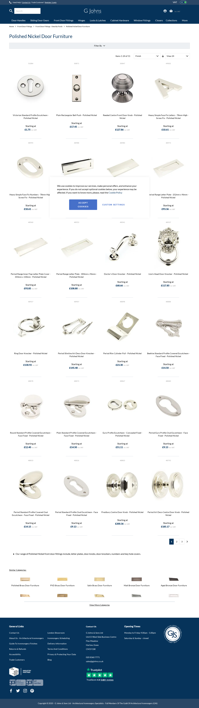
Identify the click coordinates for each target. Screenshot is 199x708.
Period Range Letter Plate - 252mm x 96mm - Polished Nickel (168, 196)
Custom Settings (113, 205)
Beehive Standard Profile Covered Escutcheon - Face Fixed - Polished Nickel (168, 354)
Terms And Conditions (57, 649)
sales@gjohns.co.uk (94, 661)
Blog (49, 659)
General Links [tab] (16, 626)
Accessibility (15, 654)
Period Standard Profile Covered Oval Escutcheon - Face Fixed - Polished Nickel (30, 513)
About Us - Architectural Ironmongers (26, 638)
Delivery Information (57, 643)
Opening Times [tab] (132, 626)
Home (11, 26)
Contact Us (26, 2)
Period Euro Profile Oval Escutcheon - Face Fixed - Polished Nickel (168, 434)
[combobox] (27, 11)
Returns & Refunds (17, 649)
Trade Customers (17, 659)
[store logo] (92, 11)
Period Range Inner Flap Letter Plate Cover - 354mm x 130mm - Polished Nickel (31, 275)
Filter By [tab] (98, 45)
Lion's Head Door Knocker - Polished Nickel (168, 274)
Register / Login (51, 2)
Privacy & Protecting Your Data (61, 654)
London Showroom (56, 633)
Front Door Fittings (24, 26)
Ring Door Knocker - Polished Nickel (30, 353)
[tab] (165, 11)
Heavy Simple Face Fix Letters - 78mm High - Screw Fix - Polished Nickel (168, 116)
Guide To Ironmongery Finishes (23, 643)
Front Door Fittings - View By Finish (49, 26)
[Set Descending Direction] (163, 56)
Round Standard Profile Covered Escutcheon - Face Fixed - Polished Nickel (30, 434)
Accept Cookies (83, 205)
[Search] (11, 11)
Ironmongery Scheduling (58, 638)
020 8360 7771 (93, 657)
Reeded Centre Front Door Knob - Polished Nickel (122, 116)
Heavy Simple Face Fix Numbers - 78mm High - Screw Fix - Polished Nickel (30, 196)
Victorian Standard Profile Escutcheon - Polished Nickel (31, 116)
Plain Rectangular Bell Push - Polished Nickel (76, 115)
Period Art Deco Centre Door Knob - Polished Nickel (168, 513)
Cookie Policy (115, 192)
